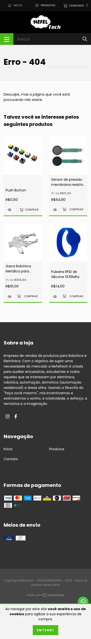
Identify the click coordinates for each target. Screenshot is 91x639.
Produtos (56, 449)
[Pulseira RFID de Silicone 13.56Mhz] (55, 296)
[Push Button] (10, 209)
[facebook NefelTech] (15, 416)
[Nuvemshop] (45, 595)
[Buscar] (85, 38)
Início (8, 449)
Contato (11, 459)
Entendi (45, 630)
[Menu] (6, 39)
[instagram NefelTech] (7, 416)
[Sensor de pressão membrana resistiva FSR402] (55, 209)
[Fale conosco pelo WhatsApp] (83, 602)
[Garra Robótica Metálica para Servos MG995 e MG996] (10, 296)
